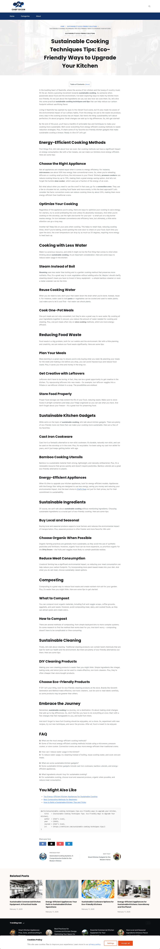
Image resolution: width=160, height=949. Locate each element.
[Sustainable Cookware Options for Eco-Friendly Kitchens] (98, 889)
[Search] (149, 6)
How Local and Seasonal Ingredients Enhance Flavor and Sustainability (137, 932)
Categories (25, 16)
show (87, 84)
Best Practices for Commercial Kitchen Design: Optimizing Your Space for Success (65, 933)
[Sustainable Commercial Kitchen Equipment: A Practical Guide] (26, 889)
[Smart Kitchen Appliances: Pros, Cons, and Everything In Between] (13, 933)
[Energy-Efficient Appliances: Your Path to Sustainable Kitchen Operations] (62, 889)
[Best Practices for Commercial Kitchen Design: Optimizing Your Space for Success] (49, 933)
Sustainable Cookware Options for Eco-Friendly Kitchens (98, 903)
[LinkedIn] (68, 844)
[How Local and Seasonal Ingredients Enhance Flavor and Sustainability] (121, 933)
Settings (110, 943)
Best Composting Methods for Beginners (60, 799)
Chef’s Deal (81, 489)
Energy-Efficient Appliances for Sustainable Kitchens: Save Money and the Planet (133, 904)
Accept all (125, 943)
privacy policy (94, 944)
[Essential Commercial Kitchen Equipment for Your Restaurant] (85, 933)
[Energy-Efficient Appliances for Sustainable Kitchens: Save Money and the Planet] (134, 889)
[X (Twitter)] (51, 844)
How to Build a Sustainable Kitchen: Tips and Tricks (65, 802)
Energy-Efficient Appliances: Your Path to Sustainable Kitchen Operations (61, 904)
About (38, 16)
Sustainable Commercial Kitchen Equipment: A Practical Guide (25, 903)
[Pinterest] (60, 844)
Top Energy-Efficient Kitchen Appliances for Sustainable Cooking (70, 796)
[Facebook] (42, 844)
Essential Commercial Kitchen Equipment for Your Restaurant (102, 932)
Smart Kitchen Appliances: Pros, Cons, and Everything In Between (30, 932)
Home (12, 16)
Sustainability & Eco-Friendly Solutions (80, 33)
